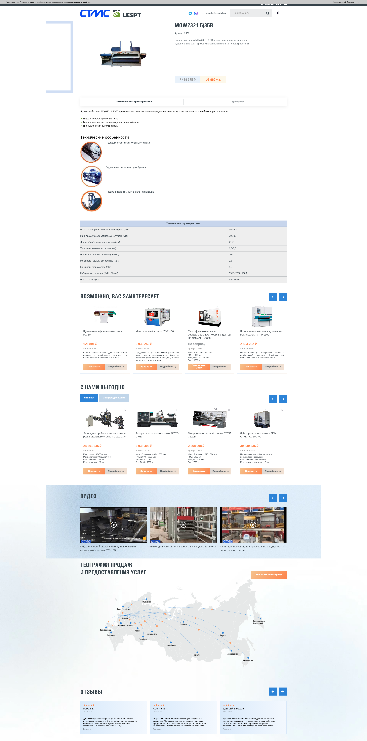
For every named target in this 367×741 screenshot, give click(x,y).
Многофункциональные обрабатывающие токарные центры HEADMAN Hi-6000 (209, 335)
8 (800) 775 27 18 (276, 4)
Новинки (89, 398)
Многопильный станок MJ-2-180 (155, 331)
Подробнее (114, 367)
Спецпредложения (114, 398)
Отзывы (91, 691)
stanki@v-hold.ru (216, 13)
